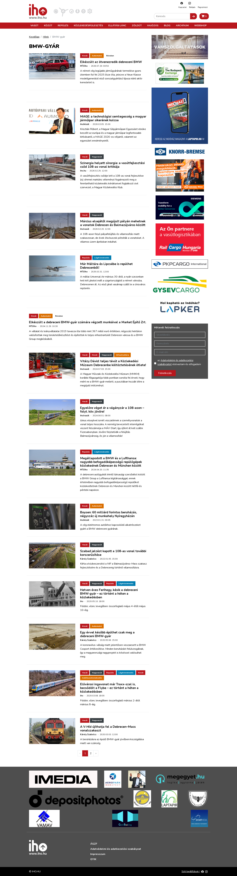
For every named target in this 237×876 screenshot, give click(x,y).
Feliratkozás (165, 373)
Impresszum (97, 854)
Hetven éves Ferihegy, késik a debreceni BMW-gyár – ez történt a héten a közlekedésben (109, 593)
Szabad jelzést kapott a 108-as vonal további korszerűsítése (113, 553)
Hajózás (152, 25)
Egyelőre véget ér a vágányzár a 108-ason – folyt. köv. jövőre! (112, 410)
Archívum (182, 25)
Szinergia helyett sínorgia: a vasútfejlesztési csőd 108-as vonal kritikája (112, 165)
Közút (48, 25)
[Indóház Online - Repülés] (64, 11)
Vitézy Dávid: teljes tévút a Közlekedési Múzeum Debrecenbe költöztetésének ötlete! (113, 363)
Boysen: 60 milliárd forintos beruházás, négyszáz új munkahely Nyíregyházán (108, 514)
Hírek (46, 37)
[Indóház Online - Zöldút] (83, 11)
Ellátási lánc (117, 25)
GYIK (93, 859)
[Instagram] (189, 3)
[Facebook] (181, 3)
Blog (167, 25)
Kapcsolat (182, 7)
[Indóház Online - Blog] (77, 11)
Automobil (97, 55)
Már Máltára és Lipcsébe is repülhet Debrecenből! (106, 266)
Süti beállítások (190, 871)
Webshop (200, 25)
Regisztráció (202, 7)
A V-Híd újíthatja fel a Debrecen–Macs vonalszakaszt (108, 729)
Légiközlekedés (101, 257)
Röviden (110, 55)
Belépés (192, 7)
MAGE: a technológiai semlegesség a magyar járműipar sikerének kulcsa (113, 118)
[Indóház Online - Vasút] (56, 11)
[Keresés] (193, 16)
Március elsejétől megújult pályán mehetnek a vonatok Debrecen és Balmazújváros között (112, 223)
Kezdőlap (34, 37)
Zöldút (137, 25)
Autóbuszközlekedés (92, 678)
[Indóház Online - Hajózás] (89, 11)
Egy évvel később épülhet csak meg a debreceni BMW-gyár (107, 634)
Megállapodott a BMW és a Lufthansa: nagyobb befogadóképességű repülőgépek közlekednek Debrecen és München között (111, 462)
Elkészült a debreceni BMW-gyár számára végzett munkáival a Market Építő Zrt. (87, 322)
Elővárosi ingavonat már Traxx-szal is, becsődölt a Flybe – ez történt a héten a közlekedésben (109, 688)
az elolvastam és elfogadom (179, 362)
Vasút (34, 25)
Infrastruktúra (122, 355)
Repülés (63, 25)
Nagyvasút (97, 156)
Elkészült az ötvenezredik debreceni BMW (111, 62)
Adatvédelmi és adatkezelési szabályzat (115, 849)
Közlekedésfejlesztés (88, 25)
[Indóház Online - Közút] (71, 11)
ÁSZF (93, 844)
